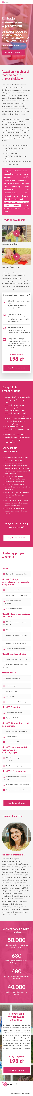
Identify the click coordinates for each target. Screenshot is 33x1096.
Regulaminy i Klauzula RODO (21, 1093)
